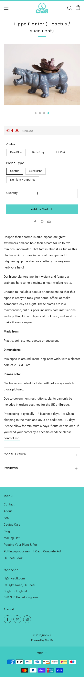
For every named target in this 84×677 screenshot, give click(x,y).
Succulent (35, 171)
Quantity (12, 193)
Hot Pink (60, 152)
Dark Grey (38, 152)
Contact (9, 504)
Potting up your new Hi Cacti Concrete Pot (32, 551)
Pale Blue (16, 152)
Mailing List (12, 538)
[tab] (35, 113)
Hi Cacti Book (13, 558)
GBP (40, 653)
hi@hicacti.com (14, 578)
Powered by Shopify (42, 640)
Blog (7, 531)
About (8, 511)
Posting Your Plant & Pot (20, 545)
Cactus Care (12, 524)
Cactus (14, 171)
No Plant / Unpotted (22, 179)
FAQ (6, 518)
